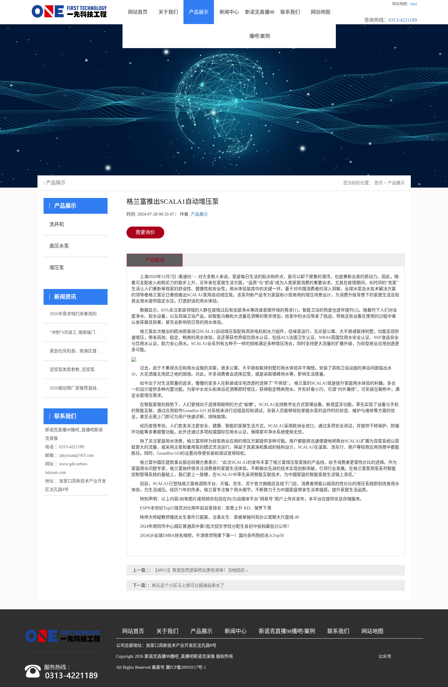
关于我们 (168, 12)
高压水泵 (59, 245)
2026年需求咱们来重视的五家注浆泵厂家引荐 (75, 314)
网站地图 (320, 12)
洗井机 (56, 224)
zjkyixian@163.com (76, 455)
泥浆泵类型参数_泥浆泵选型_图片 (75, 369)
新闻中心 (229, 12)
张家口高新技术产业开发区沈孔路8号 (181, 645)
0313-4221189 (403, 20)
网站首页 (138, 12)
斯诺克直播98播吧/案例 (259, 24)
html (414, 4)
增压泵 (56, 267)
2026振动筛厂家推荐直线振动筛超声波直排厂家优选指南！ (75, 388)
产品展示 (198, 12)
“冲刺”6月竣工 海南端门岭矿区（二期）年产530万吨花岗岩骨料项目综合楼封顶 (75, 332)
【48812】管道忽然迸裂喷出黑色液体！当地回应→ (201, 570)
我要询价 (145, 232)
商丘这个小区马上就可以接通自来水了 (188, 585)
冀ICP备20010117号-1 (186, 667)
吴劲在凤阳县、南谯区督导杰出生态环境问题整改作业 (75, 351)
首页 (378, 183)
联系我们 (290, 12)
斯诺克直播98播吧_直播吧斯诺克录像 (179, 656)
